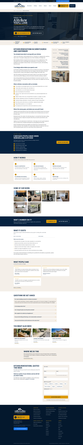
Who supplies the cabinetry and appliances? (24, 313)
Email (57, 371)
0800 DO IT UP (52, 221)
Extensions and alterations (37, 418)
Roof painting (48, 414)
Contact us (60, 434)
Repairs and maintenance (37, 422)
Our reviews (60, 425)
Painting (35, 5)
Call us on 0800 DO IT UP (23, 33)
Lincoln (47, 429)
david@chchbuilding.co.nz (18, 420)
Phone (45, 371)
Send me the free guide (63, 142)
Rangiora (27, 356)
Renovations (29, 5)
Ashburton (47, 424)
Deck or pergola (47, 386)
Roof (65, 383)
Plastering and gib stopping (50, 411)
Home (14, 10)
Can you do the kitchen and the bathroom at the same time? (27, 320)
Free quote (72, 5)
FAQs (59, 429)
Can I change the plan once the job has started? (24, 309)
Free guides (60, 431)
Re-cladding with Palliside (62, 414)
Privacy (59, 438)
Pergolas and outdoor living (62, 411)
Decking (59, 409)
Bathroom (51, 383)
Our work (59, 424)
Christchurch (54, 355)
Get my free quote (37, 33)
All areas (47, 434)
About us (59, 422)
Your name (46, 366)
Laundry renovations (36, 414)
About (50, 5)
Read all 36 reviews (17, 287)
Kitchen (46, 383)
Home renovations (19, 10)
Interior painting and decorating (51, 409)
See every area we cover (28, 358)
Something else (59, 386)
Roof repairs (35, 424)
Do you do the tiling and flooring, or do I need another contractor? (28, 316)
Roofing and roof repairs (62, 418)
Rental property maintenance (38, 425)
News (59, 427)
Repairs (45, 5)
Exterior (40, 5)
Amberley (47, 422)
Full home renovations (36, 416)
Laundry (56, 383)
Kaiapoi (47, 427)
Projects (54, 5)
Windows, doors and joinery (62, 416)
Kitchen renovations (36, 409)
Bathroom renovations (36, 411)
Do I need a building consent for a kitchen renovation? (26, 299)
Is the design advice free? (20, 306)
